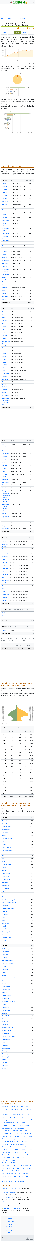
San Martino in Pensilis (24, 1168)
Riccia (4, 867)
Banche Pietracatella (9, 1193)
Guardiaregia (6, 1048)
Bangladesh (5, 454)
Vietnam (4, 523)
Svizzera (4, 257)
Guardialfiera (6, 885)
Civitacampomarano (8, 949)
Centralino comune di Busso (12, 1208)
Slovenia (4, 285)
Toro (3, 920)
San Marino (5, 296)
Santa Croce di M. (7, 850)
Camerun (5, 348)
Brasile (4, 541)
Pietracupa (5, 1054)
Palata (4, 894)
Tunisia (4, 315)
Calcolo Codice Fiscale (13, 1227)
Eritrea (4, 329)
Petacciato (5, 853)
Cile (3, 589)
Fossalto (4, 940)
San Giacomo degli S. (8, 900)
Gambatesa (5, 923)
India (3, 444)
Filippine (4, 460)
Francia (4, 210)
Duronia (4, 1013)
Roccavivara (6, 1010)
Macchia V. (5, 1007)
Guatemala (5, 580)
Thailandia (5, 479)
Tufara (4, 1060)
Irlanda (4, 293)
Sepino (4, 870)
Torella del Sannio (20, 1179)
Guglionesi (5, 832)
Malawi (4, 392)
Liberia (4, 359)
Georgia (4, 491)
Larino (4, 844)
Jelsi (3, 859)
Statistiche (21, 19)
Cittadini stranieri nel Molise (11, 1188)
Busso (4, 917)
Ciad (3, 370)
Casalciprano (6, 987)
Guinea (4, 367)
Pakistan (4, 457)
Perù (3, 571)
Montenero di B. (7, 829)
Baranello (5, 905)
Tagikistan (5, 529)
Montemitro (5, 914)
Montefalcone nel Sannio (10, 1141)
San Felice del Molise (8, 963)
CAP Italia (9, 1224)
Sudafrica (5, 379)
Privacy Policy (10, 1221)
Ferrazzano (5, 888)
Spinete (4, 935)
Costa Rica (5, 595)
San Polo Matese (7, 1016)
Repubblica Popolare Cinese (5, 449)
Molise (4, 1068)
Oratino (4, 957)
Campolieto (5, 951)
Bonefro (4, 929)
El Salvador (5, 586)
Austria (4, 291)
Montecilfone (6, 879)
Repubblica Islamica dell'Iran (5, 518)
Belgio (4, 255)
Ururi (3, 841)
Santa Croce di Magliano (9, 1176)
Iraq (3, 462)
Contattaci (9, 1232)
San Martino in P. (7, 838)
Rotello (4, 926)
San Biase (5, 1063)
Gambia (4, 390)
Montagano (5, 1051)
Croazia (4, 266)
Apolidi (4, 630)
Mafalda (4, 897)
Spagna (4, 218)
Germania (5, 201)
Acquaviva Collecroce (8, 1001)
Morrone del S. (6, 1033)
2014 (17, 33)
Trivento (4, 856)
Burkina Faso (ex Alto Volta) (6, 343)
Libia (3, 351)
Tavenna (4, 992)
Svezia (4, 299)
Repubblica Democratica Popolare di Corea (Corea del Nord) (6, 497)
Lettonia (4, 252)
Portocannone (6, 847)
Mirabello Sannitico (20, 1136)
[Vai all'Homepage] (18, 2)
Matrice (4, 966)
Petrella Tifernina (7, 960)
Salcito (4, 975)
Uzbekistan (5, 482)
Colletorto (5, 954)
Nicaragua (5, 574)
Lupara (4, 1042)
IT (5, 19)
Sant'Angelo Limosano (9, 1173)
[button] (32, 2)
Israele (4, 488)
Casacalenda (6, 873)
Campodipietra (6, 932)
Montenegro (6, 260)
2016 (31, 33)
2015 (24, 33)
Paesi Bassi (5, 233)
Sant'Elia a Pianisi (7, 938)
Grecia (4, 243)
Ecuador (4, 565)
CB (14, 19)
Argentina (5, 557)
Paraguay (5, 600)
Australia (5, 613)
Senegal (4, 320)
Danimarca (5, 274)
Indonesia (5, 465)
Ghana (4, 326)
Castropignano (6, 995)
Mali (3, 332)
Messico (4, 583)
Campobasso (6, 824)
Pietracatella (6, 969)
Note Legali (9, 1219)
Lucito (4, 1004)
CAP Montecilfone (8, 1197)
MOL (9, 19)
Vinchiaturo (5, 882)
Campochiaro (6, 981)
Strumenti (9, 1230)
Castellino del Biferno (8, 908)
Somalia (4, 335)
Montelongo (5, 1045)
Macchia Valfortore (26, 1133)
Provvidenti (5, 1065)
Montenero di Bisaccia (18, 1144)
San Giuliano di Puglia (8, 1036)
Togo (3, 382)
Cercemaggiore (7, 865)
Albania (4, 186)
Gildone (4, 911)
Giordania (5, 513)
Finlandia (5, 282)
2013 (10, 33)
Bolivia (4, 577)
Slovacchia (5, 220)
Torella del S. (6, 1022)
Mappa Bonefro (8, 1202)
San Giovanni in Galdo (8, 978)
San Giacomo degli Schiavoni (11, 1163)
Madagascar (6, 373)
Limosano (5, 1025)
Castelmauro (6, 862)
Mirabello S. (5, 876)
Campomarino (6, 827)
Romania (5, 183)
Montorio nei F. (6, 1030)
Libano (4, 468)
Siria (3, 471)
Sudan (4, 356)
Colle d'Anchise (6, 1019)
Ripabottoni (5, 972)
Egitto (4, 323)
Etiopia (4, 354)
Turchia (4, 288)
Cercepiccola (6, 989)
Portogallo (5, 263)
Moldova (4, 195)
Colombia (5, 568)
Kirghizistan (6, 526)
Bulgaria (4, 198)
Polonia (4, 192)
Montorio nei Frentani (8, 1147)
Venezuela (5, 554)
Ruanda (4, 376)
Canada (4, 562)
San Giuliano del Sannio (9, 902)
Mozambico (5, 395)
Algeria (4, 338)
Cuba (3, 559)
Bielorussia (5, 246)
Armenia (4, 485)
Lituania (4, 204)
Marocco (4, 312)
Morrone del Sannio (23, 1147)
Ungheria (5, 249)
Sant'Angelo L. (6, 1057)
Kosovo (4, 207)
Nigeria (4, 318)
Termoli (4, 821)
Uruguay (4, 592)
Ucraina (4, 189)
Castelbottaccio (7, 1039)
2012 (4, 33)
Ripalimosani (6, 891)
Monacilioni (5, 998)
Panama (4, 597)
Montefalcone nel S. (8, 1027)
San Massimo (6, 984)
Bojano (4, 835)
